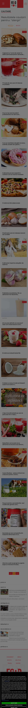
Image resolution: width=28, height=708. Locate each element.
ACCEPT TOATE (14, 703)
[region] (14, 690)
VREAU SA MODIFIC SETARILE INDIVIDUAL (13, 705)
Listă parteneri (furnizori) (5, 700)
